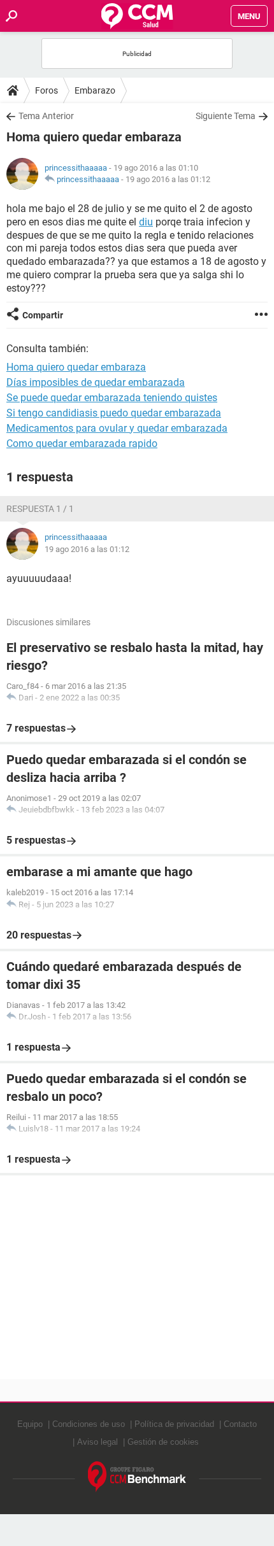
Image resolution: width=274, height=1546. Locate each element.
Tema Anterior (46, 116)
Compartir (42, 315)
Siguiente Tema (226, 116)
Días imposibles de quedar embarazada (95, 382)
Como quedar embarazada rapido (81, 443)
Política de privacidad (174, 1424)
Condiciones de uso (88, 1424)
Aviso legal (97, 1442)
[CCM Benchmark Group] (137, 1477)
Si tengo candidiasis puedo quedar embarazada (113, 413)
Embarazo (95, 90)
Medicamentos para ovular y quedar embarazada (116, 428)
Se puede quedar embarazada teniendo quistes (111, 398)
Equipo (30, 1424)
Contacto (240, 1424)
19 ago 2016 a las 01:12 (168, 179)
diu (146, 222)
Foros (46, 90)
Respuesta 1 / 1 (40, 509)
